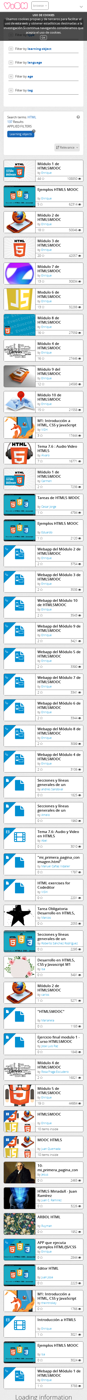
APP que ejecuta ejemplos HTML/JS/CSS (56, 1244)
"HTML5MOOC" (51, 1011)
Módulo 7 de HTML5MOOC (49, 268)
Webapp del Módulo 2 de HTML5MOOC (59, 551)
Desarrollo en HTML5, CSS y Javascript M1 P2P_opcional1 (56, 962)
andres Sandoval (52, 789)
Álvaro (45, 455)
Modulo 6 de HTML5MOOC (49, 294)
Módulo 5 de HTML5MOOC (49, 1090)
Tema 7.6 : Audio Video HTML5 (57, 448)
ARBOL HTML (48, 1217)
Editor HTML (47, 1268)
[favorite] (43, 178)
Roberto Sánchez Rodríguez (59, 943)
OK (43, 37)
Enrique (46, 173)
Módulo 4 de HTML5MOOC (49, 345)
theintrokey (49, 1303)
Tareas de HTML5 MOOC (58, 497)
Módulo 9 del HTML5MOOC (49, 371)
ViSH (44, 430)
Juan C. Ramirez (51, 1200)
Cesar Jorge (48, 507)
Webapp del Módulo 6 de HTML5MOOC (59, 705)
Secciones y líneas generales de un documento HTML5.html (58, 808)
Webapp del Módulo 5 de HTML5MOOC (59, 654)
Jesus (44, 1174)
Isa (43, 969)
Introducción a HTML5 (56, 1319)
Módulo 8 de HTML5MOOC (49, 320)
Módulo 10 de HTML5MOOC (49, 397)
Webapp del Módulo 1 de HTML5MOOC (59, 1373)
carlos (45, 995)
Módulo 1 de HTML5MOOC (49, 166)
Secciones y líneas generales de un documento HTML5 (54, 782)
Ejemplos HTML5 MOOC (58, 189)
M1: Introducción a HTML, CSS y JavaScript (56, 422)
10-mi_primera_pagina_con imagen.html (57, 1167)
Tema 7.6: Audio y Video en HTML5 (58, 833)
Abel (44, 841)
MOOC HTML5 (49, 1140)
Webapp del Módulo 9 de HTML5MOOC (59, 628)
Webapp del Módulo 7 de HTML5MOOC (59, 679)
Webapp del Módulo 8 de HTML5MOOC (59, 731)
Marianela (47, 1020)
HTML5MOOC (49, 1114)
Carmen (46, 481)
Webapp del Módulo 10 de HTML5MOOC (57, 602)
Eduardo (46, 532)
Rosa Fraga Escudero (55, 1072)
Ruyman (46, 1226)
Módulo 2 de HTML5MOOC (49, 217)
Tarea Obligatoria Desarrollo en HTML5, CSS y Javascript (56, 910)
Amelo (45, 815)
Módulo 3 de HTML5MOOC (49, 243)
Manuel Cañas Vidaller (55, 866)
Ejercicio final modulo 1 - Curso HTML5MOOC (58, 1039)
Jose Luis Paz (49, 1046)
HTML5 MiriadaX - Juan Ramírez (57, 1193)
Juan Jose (47, 1277)
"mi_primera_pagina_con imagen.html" (58, 859)
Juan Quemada (50, 1149)
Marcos (46, 918)
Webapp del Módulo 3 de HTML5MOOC (59, 577)
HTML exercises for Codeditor (53, 885)
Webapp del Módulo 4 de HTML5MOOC (59, 756)
